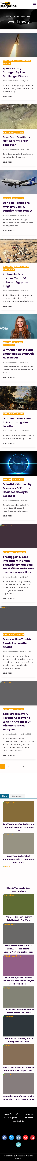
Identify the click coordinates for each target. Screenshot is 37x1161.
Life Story (20, 634)
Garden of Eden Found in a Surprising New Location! (17, 422)
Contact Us (18, 1121)
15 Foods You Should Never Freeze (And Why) (18, 889)
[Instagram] (18, 1137)
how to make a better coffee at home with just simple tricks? (18, 1069)
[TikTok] (18, 1144)
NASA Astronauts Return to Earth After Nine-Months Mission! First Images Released (19, 948)
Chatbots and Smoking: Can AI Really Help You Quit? (18, 1040)
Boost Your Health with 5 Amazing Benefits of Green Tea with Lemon (18, 859)
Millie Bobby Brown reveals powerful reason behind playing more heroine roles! (18, 980)
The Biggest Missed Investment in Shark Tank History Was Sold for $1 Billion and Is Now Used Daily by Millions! (18, 564)
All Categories (10, 1117)
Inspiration (8, 267)
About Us (29, 1114)
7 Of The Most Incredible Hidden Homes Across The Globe (18, 1011)
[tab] (4, 796)
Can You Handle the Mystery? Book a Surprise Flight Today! (17, 206)
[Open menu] (34, 4)
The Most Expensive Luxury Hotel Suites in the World (19, 918)
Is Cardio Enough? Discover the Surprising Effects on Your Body (18, 1098)
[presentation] (18, 45)
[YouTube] (25, 1137)
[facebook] (4, 1137)
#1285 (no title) (11, 1114)
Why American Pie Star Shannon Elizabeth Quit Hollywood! (18, 353)
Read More (8, 96)
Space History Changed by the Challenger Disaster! (16, 72)
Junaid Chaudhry (11, 81)
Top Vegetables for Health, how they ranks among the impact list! (18, 827)
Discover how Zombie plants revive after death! (17, 643)
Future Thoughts (23, 61)
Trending (7, 63)
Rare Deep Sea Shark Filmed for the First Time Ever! (16, 141)
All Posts (29, 1117)
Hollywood (17, 342)
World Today (8, 61)
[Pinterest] (32, 1137)
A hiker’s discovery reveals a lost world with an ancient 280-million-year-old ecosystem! (17, 721)
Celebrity (7, 342)
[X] (11, 1137)
